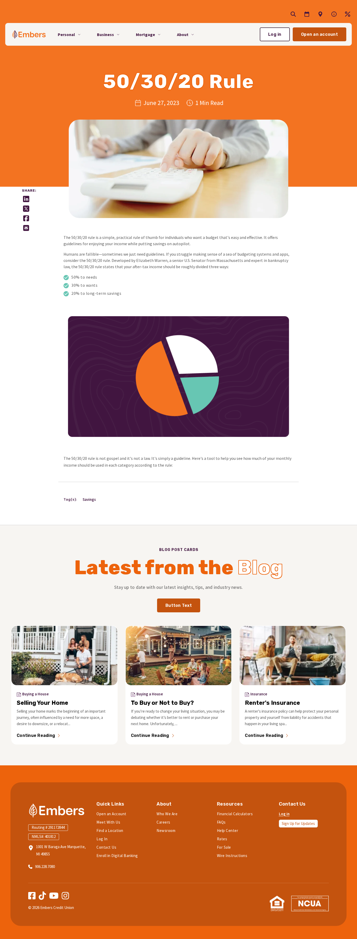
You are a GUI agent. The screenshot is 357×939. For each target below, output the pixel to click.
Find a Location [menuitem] (109, 830)
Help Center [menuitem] (227, 830)
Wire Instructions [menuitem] (232, 855)
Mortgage (145, 34)
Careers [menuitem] (163, 822)
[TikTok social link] (42, 895)
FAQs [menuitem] (221, 822)
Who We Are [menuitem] (167, 813)
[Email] (26, 228)
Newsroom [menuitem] (166, 830)
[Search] (293, 14)
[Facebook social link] (32, 895)
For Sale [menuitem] (224, 847)
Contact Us (292, 804)
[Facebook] (26, 218)
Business (105, 34)
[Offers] (320, 14)
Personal (66, 34)
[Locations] (334, 14)
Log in (274, 34)
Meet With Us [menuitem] (108, 822)
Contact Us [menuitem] (106, 847)
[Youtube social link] (54, 895)
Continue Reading (36, 735)
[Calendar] (307, 14)
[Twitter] (26, 208)
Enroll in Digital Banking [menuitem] (117, 855)
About (182, 34)
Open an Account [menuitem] (111, 813)
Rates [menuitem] (222, 838)
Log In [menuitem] (101, 838)
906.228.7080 (45, 866)
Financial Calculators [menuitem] (235, 813)
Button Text (178, 605)
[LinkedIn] (26, 199)
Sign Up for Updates (298, 823)
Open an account (319, 34)
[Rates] (347, 14)
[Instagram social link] (65, 895)
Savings (89, 499)
